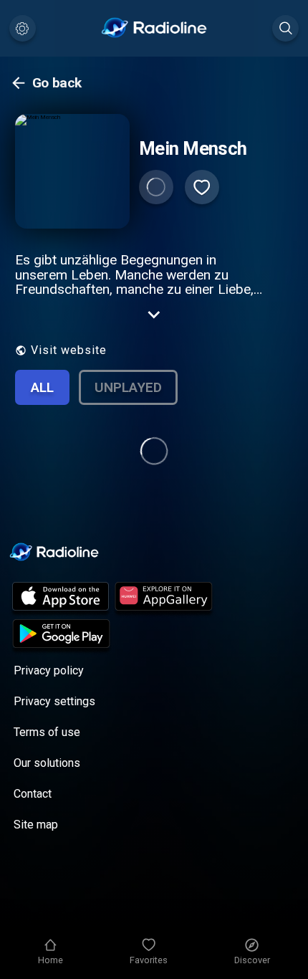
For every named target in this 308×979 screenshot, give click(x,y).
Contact (33, 794)
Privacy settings (54, 701)
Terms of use (47, 732)
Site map (36, 824)
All (42, 387)
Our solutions (47, 763)
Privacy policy (49, 670)
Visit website (69, 350)
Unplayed (128, 387)
